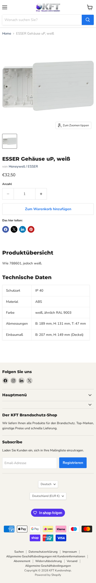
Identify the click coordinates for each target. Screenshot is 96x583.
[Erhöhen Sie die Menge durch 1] (41, 194)
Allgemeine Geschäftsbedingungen (48, 566)
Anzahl (7, 184)
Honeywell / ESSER (23, 166)
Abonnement (22, 561)
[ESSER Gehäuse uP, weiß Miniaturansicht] (9, 141)
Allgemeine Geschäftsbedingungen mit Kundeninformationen (45, 556)
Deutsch (46, 484)
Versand (72, 561)
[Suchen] (88, 20)
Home (6, 33)
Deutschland (46, 496)
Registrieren (73, 462)
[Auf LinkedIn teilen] (22, 229)
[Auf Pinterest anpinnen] (31, 229)
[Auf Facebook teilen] (5, 229)
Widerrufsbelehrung (48, 561)
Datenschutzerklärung (43, 552)
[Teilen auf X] (14, 229)
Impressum (70, 552)
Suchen (19, 552)
